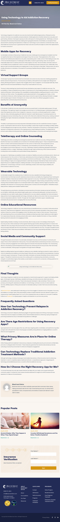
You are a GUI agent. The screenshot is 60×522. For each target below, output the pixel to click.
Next (43, 468)
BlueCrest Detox (6, 290)
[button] (30, 2)
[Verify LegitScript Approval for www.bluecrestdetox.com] (14, 503)
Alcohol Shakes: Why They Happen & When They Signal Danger (13, 434)
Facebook (9, 296)
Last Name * (34, 458)
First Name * (34, 451)
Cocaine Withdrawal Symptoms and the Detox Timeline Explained (44, 434)
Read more (4, 437)
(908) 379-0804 (39, 2)
